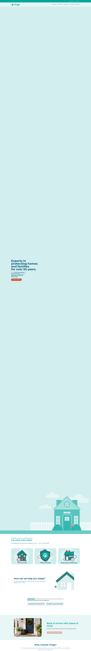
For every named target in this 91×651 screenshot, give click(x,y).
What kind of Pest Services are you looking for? (38, 600)
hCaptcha (57, 610)
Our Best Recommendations (54, 632)
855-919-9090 (75, 4)
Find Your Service (16, 279)
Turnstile (61, 610)
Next (60, 608)
